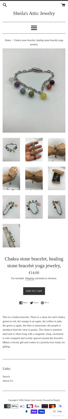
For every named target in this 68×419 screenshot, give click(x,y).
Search (6, 376)
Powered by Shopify (51, 400)
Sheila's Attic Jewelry (34, 13)
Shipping (29, 278)
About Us (8, 380)
